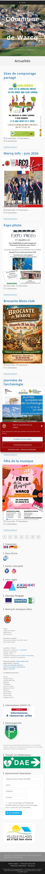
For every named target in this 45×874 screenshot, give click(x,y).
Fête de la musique (18, 461)
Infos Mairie (24, 138)
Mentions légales (13, 864)
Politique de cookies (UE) (28, 864)
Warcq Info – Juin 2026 (21, 153)
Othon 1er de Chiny (27, 655)
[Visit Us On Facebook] (6, 571)
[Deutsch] (12, 547)
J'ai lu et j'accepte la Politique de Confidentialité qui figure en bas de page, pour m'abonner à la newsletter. (21, 805)
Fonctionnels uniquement (22, 445)
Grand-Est (12, 669)
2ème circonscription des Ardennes (14, 667)
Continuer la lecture (10, 147)
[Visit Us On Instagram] (14, 571)
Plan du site (31, 866)
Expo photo (13, 225)
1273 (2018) (23, 650)
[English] (5, 547)
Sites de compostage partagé (20, 75)
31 (33, 537)
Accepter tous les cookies (23, 439)
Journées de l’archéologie (13, 382)
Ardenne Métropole (22, 661)
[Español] (16, 547)
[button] (42, 426)
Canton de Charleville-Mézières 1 (13, 665)
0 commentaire (11, 141)
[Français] (8, 547)
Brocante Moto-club (19, 301)
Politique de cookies (14, 449)
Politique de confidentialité (28, 449)
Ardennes (16, 663)
